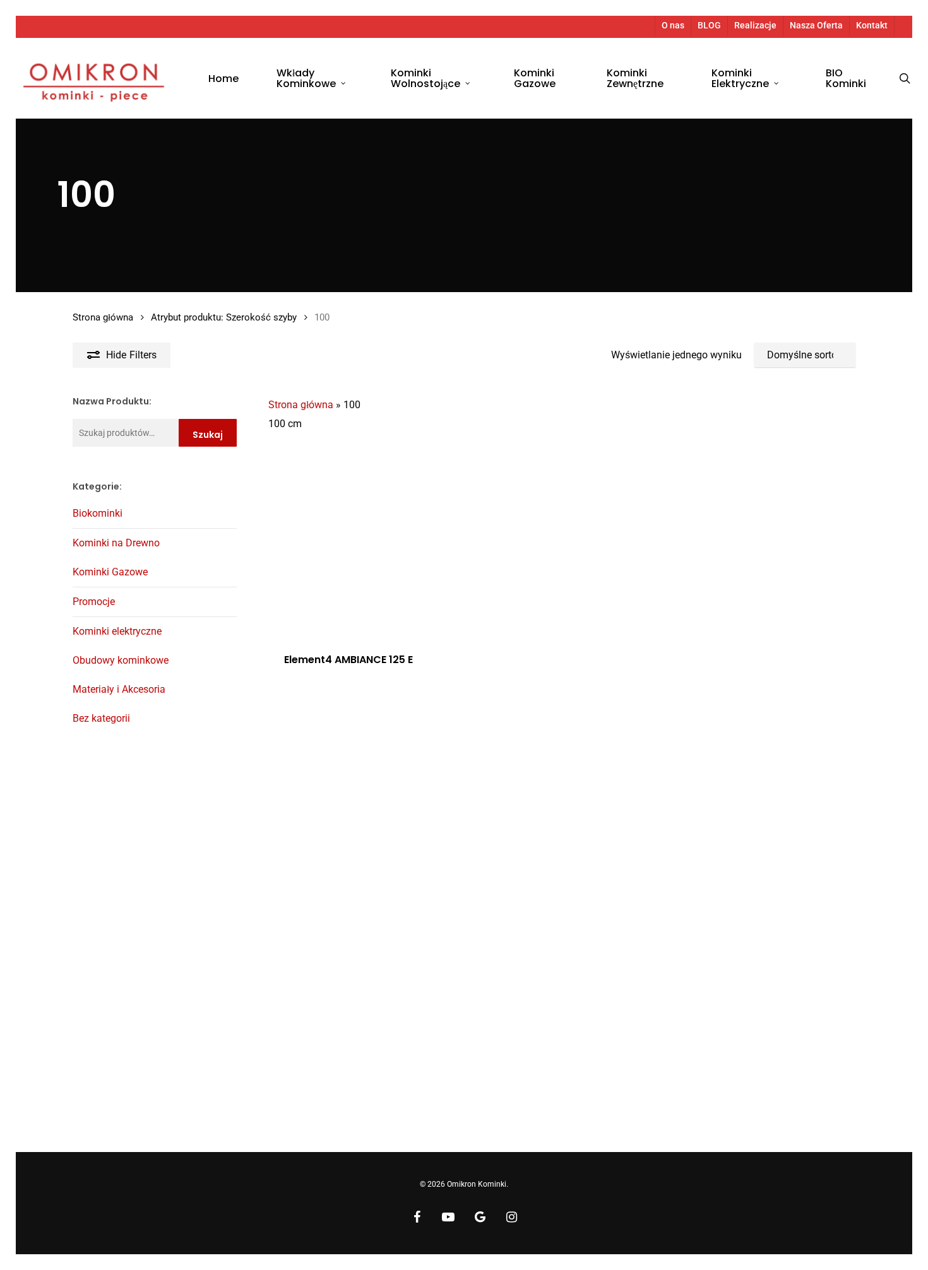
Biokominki (97, 513)
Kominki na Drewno (116, 543)
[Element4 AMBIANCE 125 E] (361, 542)
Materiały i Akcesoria (119, 689)
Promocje (94, 602)
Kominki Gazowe (110, 572)
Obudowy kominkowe (121, 660)
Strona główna (103, 317)
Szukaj (208, 434)
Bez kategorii (101, 718)
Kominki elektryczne (117, 631)
